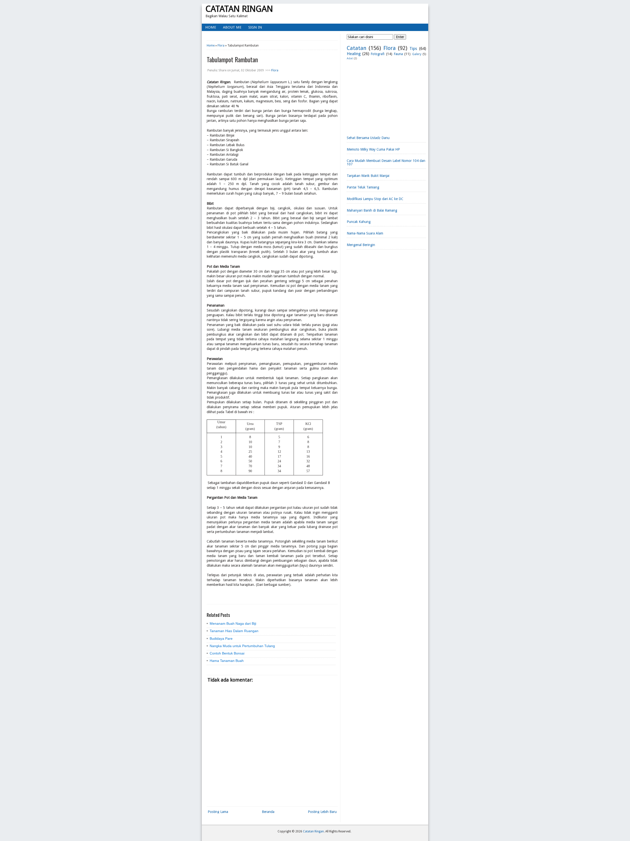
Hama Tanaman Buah (227, 661)
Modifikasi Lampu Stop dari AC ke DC (375, 199)
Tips (413, 48)
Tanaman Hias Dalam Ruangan (234, 631)
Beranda (268, 812)
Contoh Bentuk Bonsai (227, 653)
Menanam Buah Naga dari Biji (233, 623)
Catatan (356, 48)
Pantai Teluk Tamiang (363, 187)
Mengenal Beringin (361, 245)
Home (211, 45)
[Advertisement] (386, 96)
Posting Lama (218, 812)
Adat (350, 58)
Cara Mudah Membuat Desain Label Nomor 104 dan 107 (386, 162)
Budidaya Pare (221, 638)
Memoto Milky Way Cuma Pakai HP (373, 149)
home (210, 27)
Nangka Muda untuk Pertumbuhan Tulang (242, 646)
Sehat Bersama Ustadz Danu (368, 138)
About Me (232, 27)
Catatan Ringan (239, 9)
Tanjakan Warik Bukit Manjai (368, 176)
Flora (221, 45)
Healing (354, 53)
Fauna (398, 54)
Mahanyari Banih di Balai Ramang (372, 210)
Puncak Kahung (359, 222)
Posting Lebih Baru (322, 812)
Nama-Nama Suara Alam (365, 233)
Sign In (255, 27)
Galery (416, 54)
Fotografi (377, 54)
